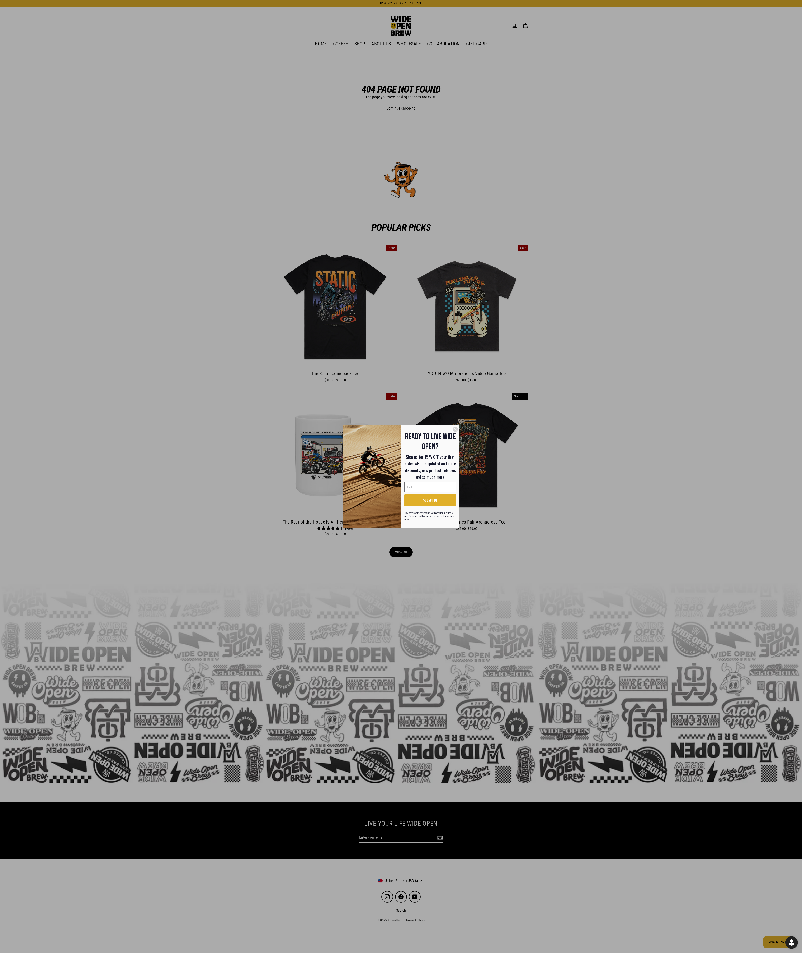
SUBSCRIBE (430, 500)
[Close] (455, 429)
